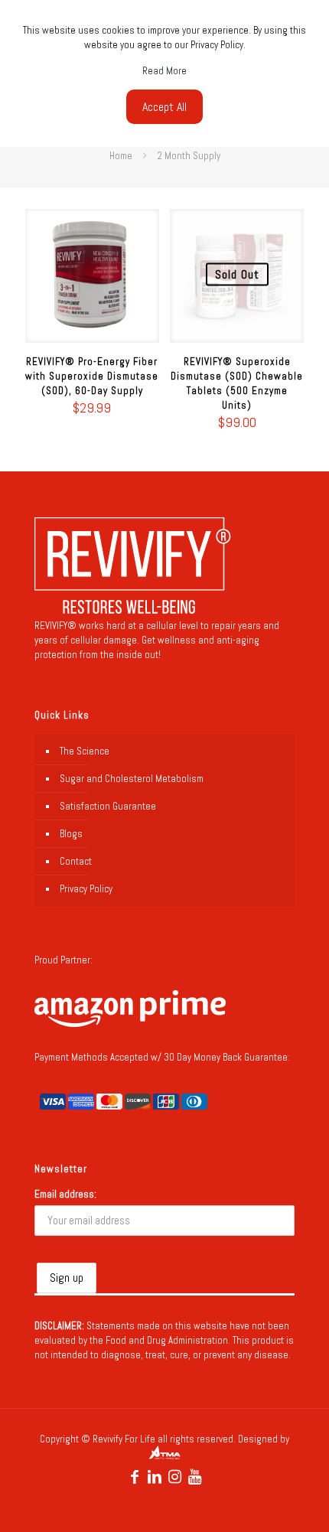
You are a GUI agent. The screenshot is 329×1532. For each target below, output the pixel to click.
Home (120, 155)
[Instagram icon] (174, 1477)
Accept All (164, 107)
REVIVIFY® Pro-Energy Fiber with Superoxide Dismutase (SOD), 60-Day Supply (91, 376)
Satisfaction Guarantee (108, 806)
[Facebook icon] (134, 1477)
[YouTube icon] (194, 1477)
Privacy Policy (86, 888)
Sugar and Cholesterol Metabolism (132, 778)
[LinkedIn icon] (154, 1477)
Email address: (65, 1194)
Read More (164, 70)
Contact (76, 861)
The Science (84, 751)
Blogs (71, 833)
